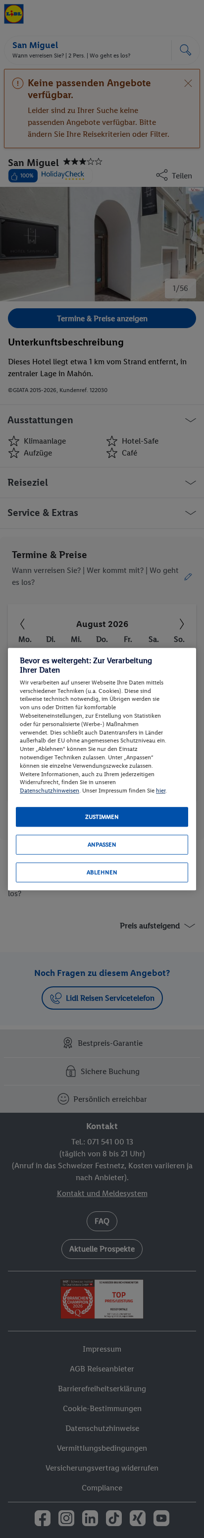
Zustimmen (102, 816)
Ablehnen (102, 872)
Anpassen (102, 844)
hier (160, 790)
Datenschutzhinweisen (49, 790)
